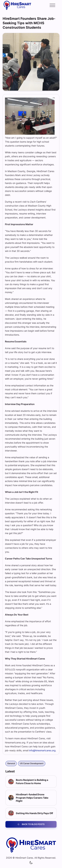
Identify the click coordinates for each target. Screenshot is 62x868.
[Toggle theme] (31, 862)
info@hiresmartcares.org (42, 750)
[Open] (52, 5)
